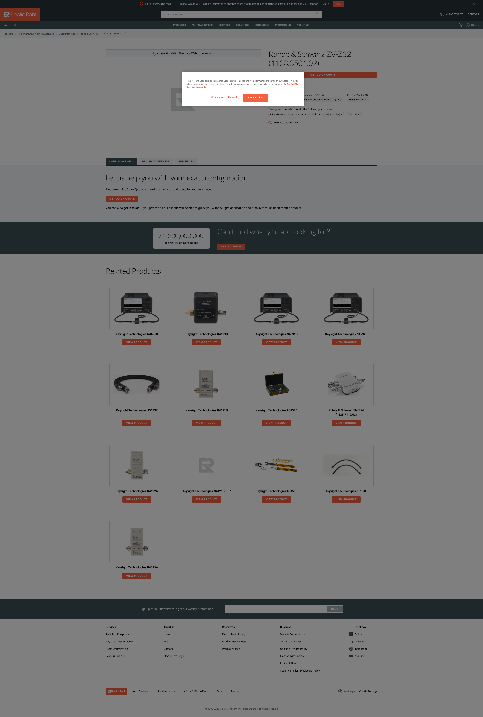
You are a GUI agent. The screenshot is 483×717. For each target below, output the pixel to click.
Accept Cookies (256, 97)
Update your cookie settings (226, 97)
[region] (243, 89)
